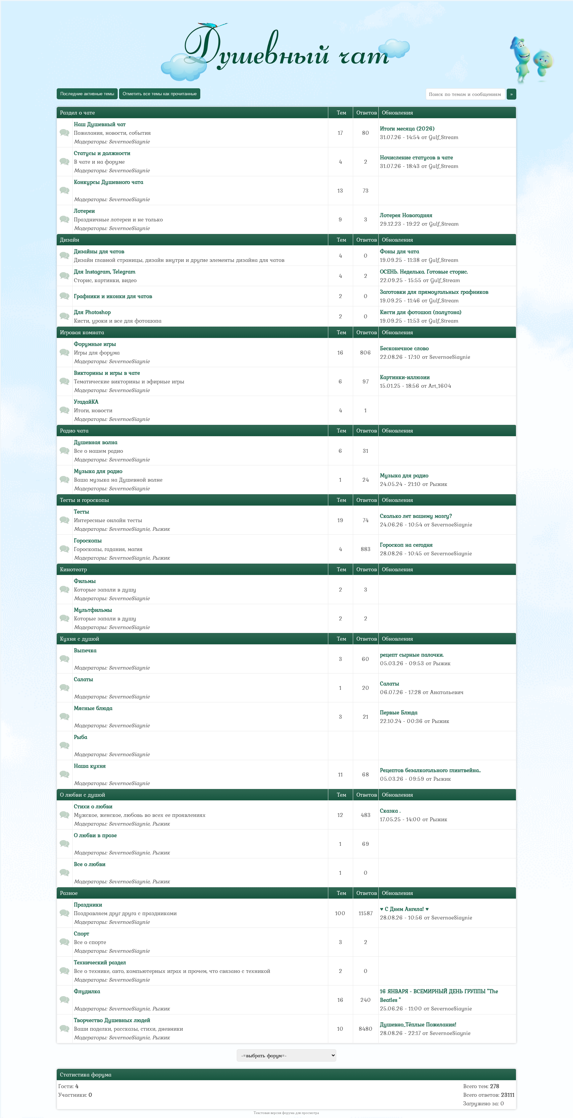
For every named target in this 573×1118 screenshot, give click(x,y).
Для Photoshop (92, 312)
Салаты (83, 679)
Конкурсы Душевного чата (108, 182)
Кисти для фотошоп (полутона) (421, 312)
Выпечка (85, 650)
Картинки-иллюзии (405, 377)
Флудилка (87, 991)
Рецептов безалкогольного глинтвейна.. (430, 770)
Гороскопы (88, 540)
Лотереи (84, 210)
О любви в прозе (95, 835)
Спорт (81, 933)
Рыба (80, 737)
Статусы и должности (102, 153)
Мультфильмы (93, 609)
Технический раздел (100, 962)
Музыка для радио (98, 471)
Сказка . (390, 810)
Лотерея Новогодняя (406, 215)
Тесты (81, 511)
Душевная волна (95, 442)
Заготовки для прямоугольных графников (434, 291)
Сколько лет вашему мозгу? (416, 516)
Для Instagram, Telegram (104, 271)
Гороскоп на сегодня (406, 544)
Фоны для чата (399, 251)
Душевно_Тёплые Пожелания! (418, 1024)
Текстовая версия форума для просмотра (286, 1113)
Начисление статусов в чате (416, 157)
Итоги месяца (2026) (407, 128)
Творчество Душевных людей (112, 1020)
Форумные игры (95, 344)
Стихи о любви (93, 806)
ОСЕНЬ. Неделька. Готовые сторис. (424, 271)
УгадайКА (86, 401)
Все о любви (89, 864)
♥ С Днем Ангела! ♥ (404, 909)
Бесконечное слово (404, 348)
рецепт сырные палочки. (412, 654)
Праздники (88, 904)
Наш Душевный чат (100, 124)
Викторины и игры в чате (107, 372)
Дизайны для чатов (99, 251)
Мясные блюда (93, 708)
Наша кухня (90, 765)
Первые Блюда (398, 712)
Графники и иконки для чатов (113, 296)
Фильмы (85, 581)
